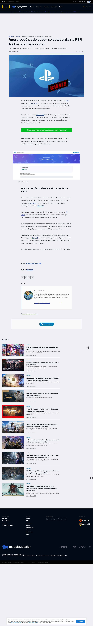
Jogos (27, 534)
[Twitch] (80, 1)
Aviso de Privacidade (16, 622)
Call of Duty (33, 203)
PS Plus (32, 7)
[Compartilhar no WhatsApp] (77, 51)
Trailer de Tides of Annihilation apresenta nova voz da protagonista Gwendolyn (42, 456)
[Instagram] (75, 1)
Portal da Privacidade (33, 622)
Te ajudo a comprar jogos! (51, 11)
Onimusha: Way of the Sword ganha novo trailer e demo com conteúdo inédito (43, 441)
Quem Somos (6, 521)
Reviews (46, 7)
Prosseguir (80, 621)
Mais (60, 7)
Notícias (18, 36)
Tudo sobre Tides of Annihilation (33, 11)
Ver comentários (47, 324)
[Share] (32, 277)
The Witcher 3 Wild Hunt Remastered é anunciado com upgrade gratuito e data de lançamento (41, 488)
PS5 (33, 238)
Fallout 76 (40, 206)
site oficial (34, 103)
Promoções (54, 7)
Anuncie (4, 518)
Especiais (38, 7)
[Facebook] (73, 1)
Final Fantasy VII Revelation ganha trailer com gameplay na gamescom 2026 (42, 472)
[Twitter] (82, 1)
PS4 (36, 238)
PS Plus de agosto (78, 11)
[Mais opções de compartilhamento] (82, 51)
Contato (4, 523)
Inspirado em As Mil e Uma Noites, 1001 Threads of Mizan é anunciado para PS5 (42, 379)
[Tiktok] (77, 1)
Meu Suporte (40, 115)
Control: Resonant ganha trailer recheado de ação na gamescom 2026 (42, 410)
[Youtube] (84, 1)
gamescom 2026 (17, 11)
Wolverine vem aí (65, 11)
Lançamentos (29, 527)
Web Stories (29, 532)
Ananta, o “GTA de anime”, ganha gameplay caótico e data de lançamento (41, 425)
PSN (67, 101)
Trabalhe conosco (7, 525)
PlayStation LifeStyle (33, 263)
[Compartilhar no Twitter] (79, 51)
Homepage (11, 36)
